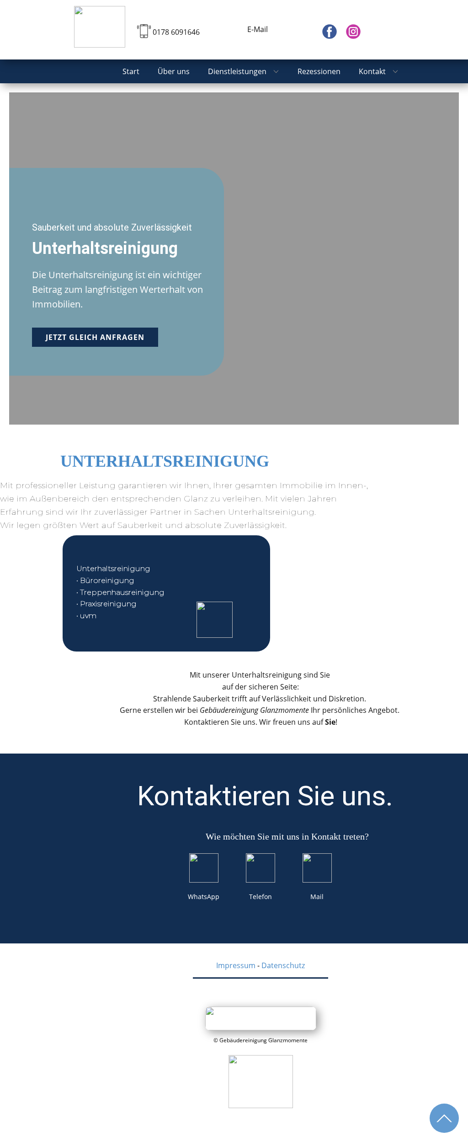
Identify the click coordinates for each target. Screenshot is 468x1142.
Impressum (235, 965)
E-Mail (256, 29)
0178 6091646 (176, 32)
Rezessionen (319, 71)
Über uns (174, 71)
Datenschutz (283, 965)
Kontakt (372, 71)
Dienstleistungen (237, 71)
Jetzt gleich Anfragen (95, 337)
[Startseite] (99, 27)
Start (130, 71)
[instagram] (353, 31)
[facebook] (329, 31)
